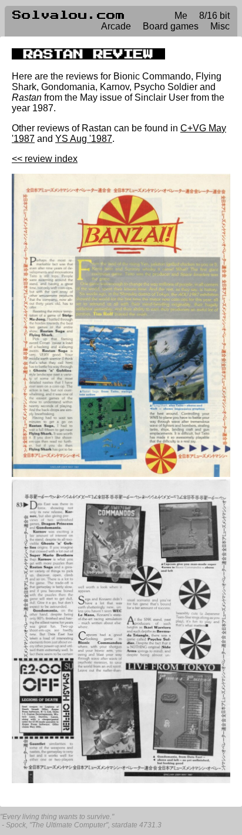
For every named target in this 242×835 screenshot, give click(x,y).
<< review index (45, 159)
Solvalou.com (68, 15)
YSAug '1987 (83, 139)
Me (180, 16)
